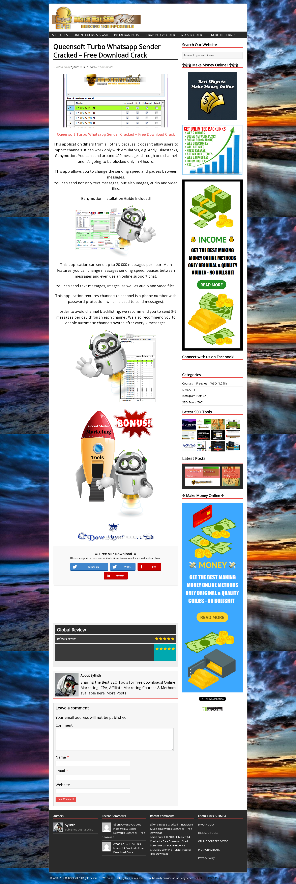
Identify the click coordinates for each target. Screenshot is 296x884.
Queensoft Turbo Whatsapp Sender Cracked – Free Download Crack (116, 134)
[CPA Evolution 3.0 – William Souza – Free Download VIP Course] (233, 438)
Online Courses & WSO (91, 35)
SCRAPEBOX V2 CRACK (207, 878)
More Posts (116, 693)
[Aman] (106, 849)
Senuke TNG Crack (221, 35)
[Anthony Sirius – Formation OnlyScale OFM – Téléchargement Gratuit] (233, 449)
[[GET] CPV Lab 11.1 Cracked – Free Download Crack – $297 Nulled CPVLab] (189, 449)
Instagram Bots (126, 35)
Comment (64, 725)
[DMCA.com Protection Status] (212, 709)
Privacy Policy (206, 858)
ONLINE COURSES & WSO (213, 841)
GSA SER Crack (191, 35)
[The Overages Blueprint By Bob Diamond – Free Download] (204, 449)
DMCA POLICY (206, 824)
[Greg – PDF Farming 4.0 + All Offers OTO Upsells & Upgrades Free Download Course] (233, 427)
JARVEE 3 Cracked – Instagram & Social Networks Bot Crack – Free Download (171, 829)
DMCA (186, 390)
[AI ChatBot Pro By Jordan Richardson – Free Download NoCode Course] (218, 449)
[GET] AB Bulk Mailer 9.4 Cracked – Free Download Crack (128, 848)
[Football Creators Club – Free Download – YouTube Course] (189, 438)
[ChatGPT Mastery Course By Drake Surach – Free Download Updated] (218, 438)
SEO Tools (60, 35)
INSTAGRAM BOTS (209, 849)
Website (63, 784)
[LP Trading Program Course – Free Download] (189, 427)
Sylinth (75, 67)
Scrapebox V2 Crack (160, 35)
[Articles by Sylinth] (58, 830)
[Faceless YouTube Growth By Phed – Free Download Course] (204, 438)
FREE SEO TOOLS (208, 833)
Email (61, 770)
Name (61, 757)
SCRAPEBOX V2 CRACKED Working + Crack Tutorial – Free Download (171, 850)
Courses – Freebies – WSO (199, 383)
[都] (106, 830)
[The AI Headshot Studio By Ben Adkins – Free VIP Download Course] (218, 427)
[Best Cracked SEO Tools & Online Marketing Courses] (96, 27)
